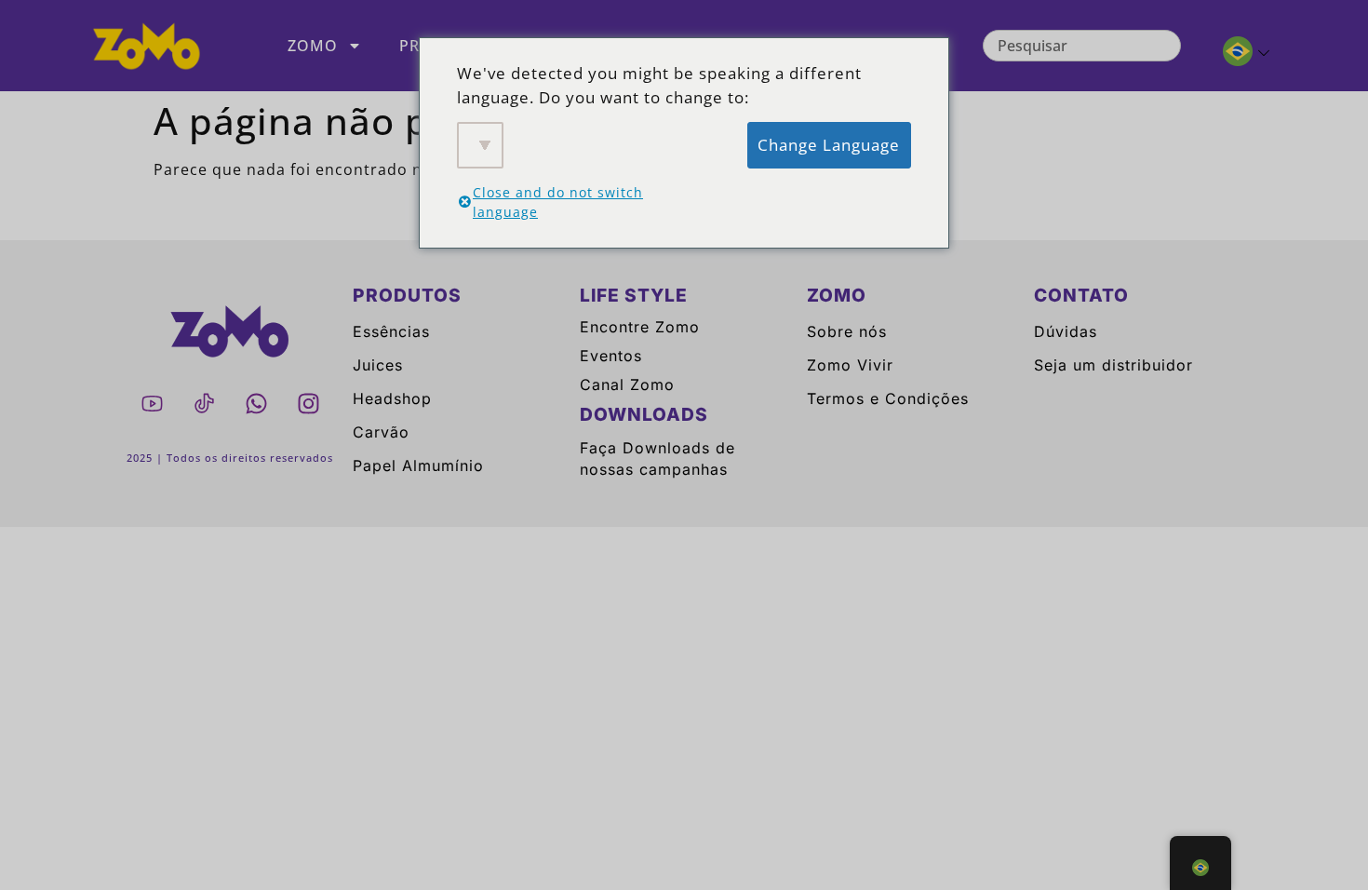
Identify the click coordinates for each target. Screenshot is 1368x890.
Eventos (611, 355)
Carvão (381, 432)
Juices (378, 365)
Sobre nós (847, 331)
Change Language (829, 144)
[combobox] (1082, 45)
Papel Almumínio (418, 465)
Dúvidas (1065, 331)
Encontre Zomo (640, 326)
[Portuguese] (1238, 54)
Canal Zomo (627, 384)
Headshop (392, 398)
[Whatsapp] (256, 403)
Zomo (313, 45)
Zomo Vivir (850, 365)
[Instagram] (308, 403)
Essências (391, 331)
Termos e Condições (888, 398)
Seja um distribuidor (1113, 365)
